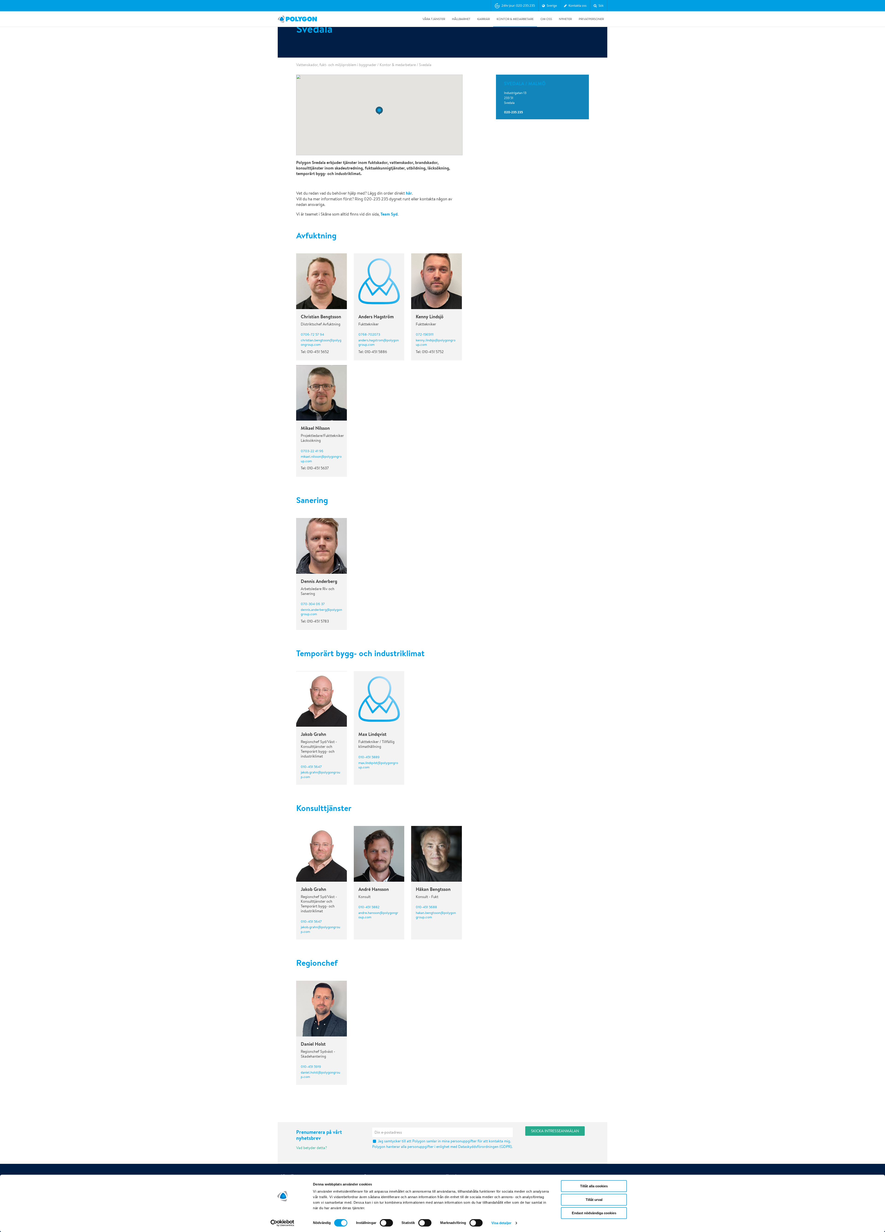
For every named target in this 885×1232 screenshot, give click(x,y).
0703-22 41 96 (312, 451)
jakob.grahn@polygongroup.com (320, 774)
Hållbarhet (461, 19)
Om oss (546, 19)
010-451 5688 (426, 907)
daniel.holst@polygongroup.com (320, 1074)
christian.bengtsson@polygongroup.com (321, 342)
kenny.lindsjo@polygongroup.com (435, 342)
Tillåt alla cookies (594, 1186)
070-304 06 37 (313, 604)
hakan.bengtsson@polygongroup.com (436, 914)
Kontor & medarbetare (515, 19)
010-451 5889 (369, 757)
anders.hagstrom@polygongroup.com (378, 342)
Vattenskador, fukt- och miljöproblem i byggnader (336, 64)
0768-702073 (369, 334)
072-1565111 (425, 334)
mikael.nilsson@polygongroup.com (321, 458)
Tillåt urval (594, 1200)
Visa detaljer (501, 1223)
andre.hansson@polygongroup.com (378, 914)
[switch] (386, 1226)
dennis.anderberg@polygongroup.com (321, 611)
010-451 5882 (368, 907)
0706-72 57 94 (312, 334)
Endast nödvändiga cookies (594, 1213)
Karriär (483, 19)
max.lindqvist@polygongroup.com (378, 765)
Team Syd (389, 214)
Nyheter (565, 19)
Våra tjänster (433, 19)
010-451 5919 (311, 1066)
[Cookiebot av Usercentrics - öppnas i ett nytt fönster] (282, 1223)
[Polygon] (297, 19)
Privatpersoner (591, 19)
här (409, 193)
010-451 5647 (311, 766)
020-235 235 (513, 112)
